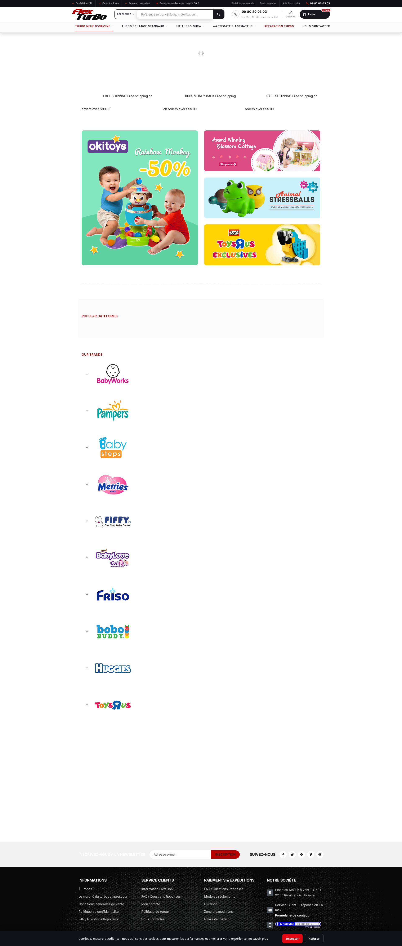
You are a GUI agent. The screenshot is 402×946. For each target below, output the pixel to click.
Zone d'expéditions (218, 912)
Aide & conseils (291, 3)
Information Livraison (157, 889)
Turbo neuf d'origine (92, 26)
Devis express (268, 3)
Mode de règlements (219, 896)
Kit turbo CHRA (188, 26)
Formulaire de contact (292, 915)
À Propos (85, 889)
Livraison (211, 904)
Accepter (292, 939)
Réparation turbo (279, 26)
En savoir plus (258, 939)
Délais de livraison (217, 919)
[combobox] (175, 14)
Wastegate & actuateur (233, 26)
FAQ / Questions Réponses (98, 919)
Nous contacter (316, 26)
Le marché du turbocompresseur (103, 896)
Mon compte (150, 904)
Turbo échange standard (143, 26)
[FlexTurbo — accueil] (89, 14)
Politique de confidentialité (99, 912)
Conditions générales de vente (101, 904)
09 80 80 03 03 (320, 3)
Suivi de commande (243, 3)
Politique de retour (155, 912)
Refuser (314, 939)
